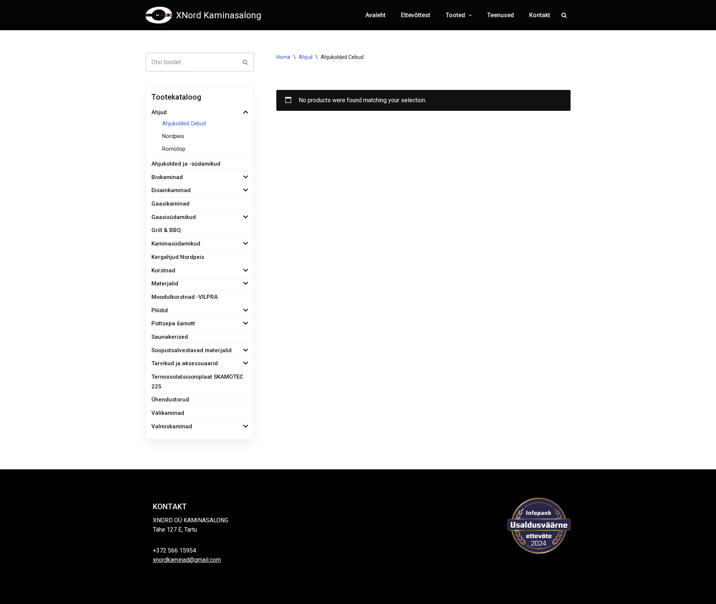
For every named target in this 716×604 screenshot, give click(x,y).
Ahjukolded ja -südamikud (185, 163)
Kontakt (539, 15)
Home (283, 57)
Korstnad (163, 270)
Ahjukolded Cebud (184, 124)
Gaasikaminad (170, 203)
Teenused (500, 15)
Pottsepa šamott (173, 323)
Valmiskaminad (171, 426)
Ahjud (159, 112)
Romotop (173, 149)
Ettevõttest (415, 15)
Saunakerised (169, 337)
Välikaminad (167, 413)
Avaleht (375, 15)
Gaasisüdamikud (173, 217)
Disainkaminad (171, 190)
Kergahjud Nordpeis (177, 257)
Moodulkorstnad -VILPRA (184, 297)
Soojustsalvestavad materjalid (191, 350)
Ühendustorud (170, 399)
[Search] (564, 15)
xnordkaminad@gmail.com (187, 559)
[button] (469, 15)
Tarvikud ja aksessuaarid (184, 363)
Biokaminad (167, 177)
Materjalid (164, 283)
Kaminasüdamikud (175, 243)
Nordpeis (173, 136)
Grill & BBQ (166, 230)
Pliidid (159, 310)
